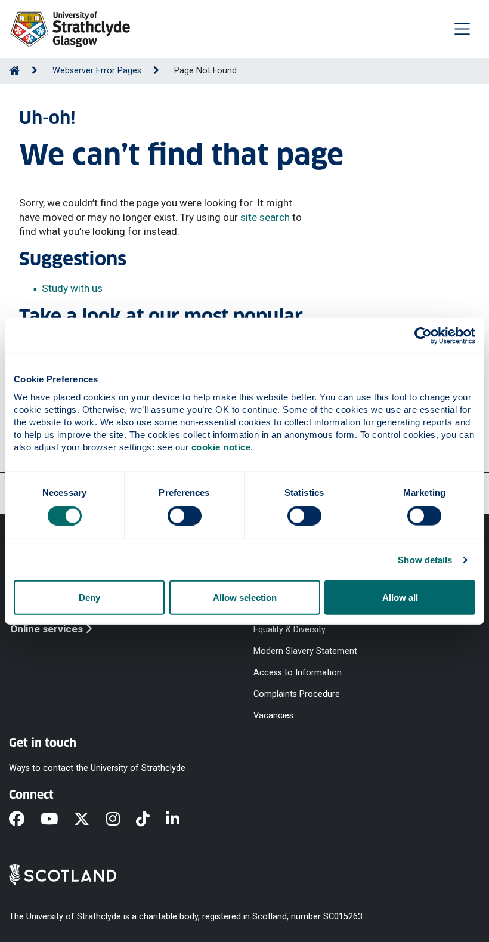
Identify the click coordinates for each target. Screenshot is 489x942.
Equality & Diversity (289, 629)
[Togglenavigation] (462, 29)
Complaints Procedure (296, 694)
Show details (425, 559)
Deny (89, 597)
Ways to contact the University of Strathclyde (97, 767)
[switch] (185, 515)
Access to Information (297, 673)
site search (265, 217)
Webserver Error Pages (96, 71)
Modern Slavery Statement (305, 651)
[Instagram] (121, 819)
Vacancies (273, 716)
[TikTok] (151, 819)
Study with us (72, 288)
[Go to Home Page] (14, 71)
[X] (90, 819)
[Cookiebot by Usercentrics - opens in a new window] (423, 335)
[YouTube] (57, 819)
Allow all (400, 597)
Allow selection (245, 597)
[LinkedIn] (181, 819)
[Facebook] (25, 819)
